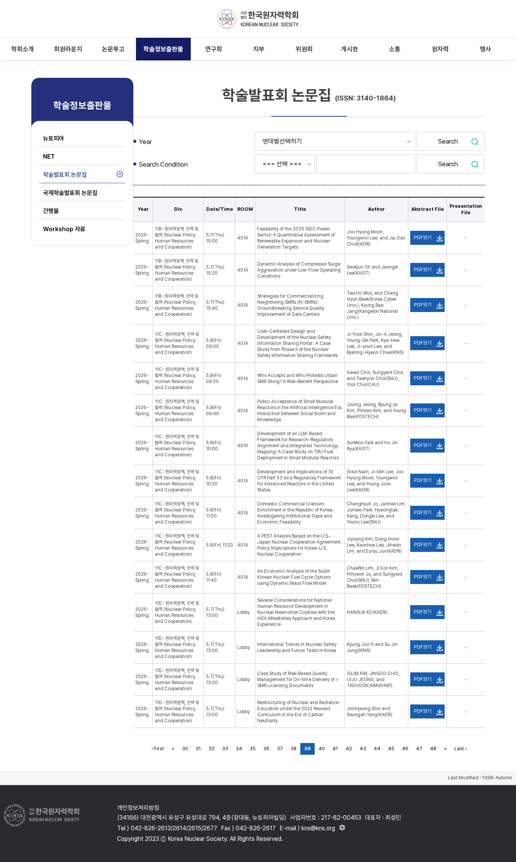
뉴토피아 (53, 138)
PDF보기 (422, 237)
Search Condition (163, 164)
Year (145, 141)
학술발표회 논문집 (65, 174)
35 (253, 748)
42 (349, 748)
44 (377, 748)
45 (391, 748)
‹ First (157, 748)
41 (335, 748)
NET (49, 156)
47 (419, 748)
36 (266, 748)
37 (280, 748)
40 (321, 748)
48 (433, 748)
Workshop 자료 (64, 229)
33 (225, 748)
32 (212, 748)
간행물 (51, 211)
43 (363, 748)
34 (239, 748)
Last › (460, 748)
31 (198, 748)
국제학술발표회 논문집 (70, 192)
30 (185, 748)
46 (405, 748)
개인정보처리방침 (138, 807)
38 (293, 748)
